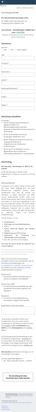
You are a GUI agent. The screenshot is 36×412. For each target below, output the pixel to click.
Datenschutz (6, 274)
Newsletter (5, 296)
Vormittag (5, 121)
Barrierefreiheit (6, 409)
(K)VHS (4, 80)
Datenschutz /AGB (8, 284)
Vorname (5, 63)
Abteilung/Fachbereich (9, 88)
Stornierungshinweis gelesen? (12, 359)
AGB (26, 268)
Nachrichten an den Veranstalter (12, 306)
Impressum (5, 406)
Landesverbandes (26, 265)
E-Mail (3, 97)
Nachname (5, 72)
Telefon (4, 105)
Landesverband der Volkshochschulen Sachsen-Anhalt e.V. (17, 402)
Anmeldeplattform (8, 265)
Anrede (4, 48)
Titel (2, 55)
